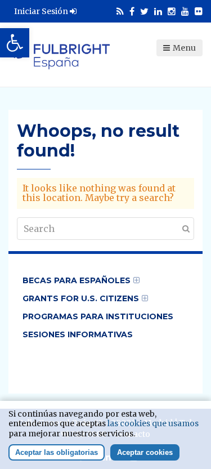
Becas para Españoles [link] (77, 280)
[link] (14, 42)
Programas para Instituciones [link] (98, 316)
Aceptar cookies (145, 452)
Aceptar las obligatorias (56, 452)
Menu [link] (184, 48)
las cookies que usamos (153, 423)
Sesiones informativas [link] (78, 334)
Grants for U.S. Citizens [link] (81, 298)
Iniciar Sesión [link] (42, 11)
